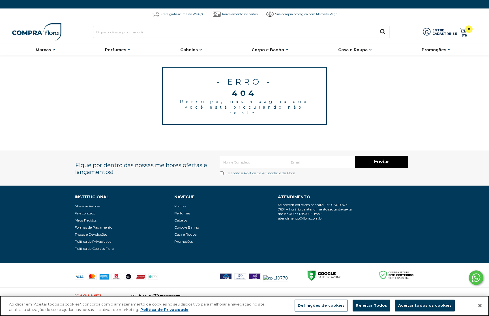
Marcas (43, 49)
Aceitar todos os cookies (425, 305)
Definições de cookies (321, 305)
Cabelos (189, 49)
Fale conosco (85, 213)
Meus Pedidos (85, 220)
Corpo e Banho (268, 49)
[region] (244, 306)
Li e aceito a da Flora (259, 173)
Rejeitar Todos (371, 305)
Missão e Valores (87, 206)
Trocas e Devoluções (91, 234)
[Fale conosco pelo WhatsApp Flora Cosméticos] (476, 277)
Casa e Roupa (353, 49)
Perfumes (115, 49)
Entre (438, 30)
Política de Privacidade (262, 173)
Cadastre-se (444, 33)
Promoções (434, 49)
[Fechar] (480, 305)
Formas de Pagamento (93, 227)
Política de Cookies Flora (94, 248)
